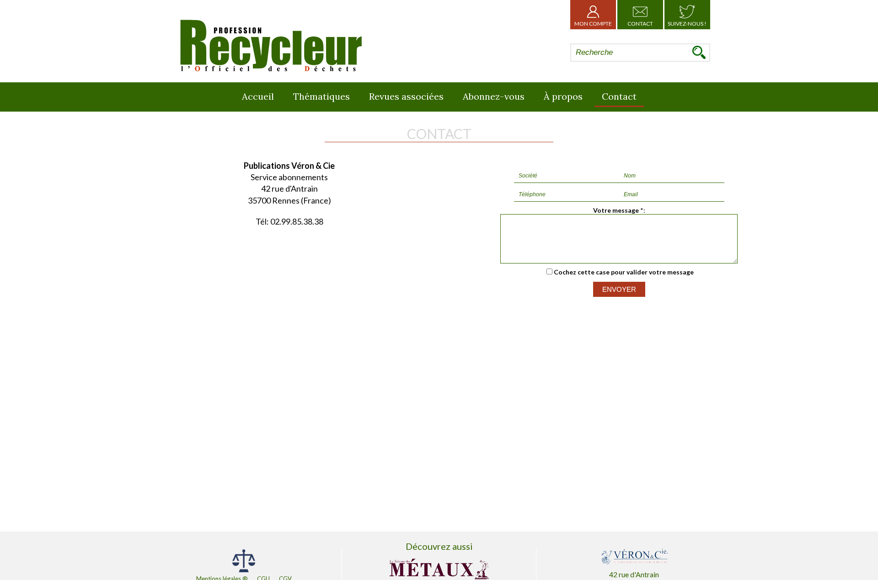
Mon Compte (593, 23)
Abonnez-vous (494, 96)
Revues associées (406, 96)
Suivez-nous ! (687, 23)
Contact (640, 23)
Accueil (258, 96)
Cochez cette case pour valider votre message (624, 272)
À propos (563, 96)
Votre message (616, 210)
